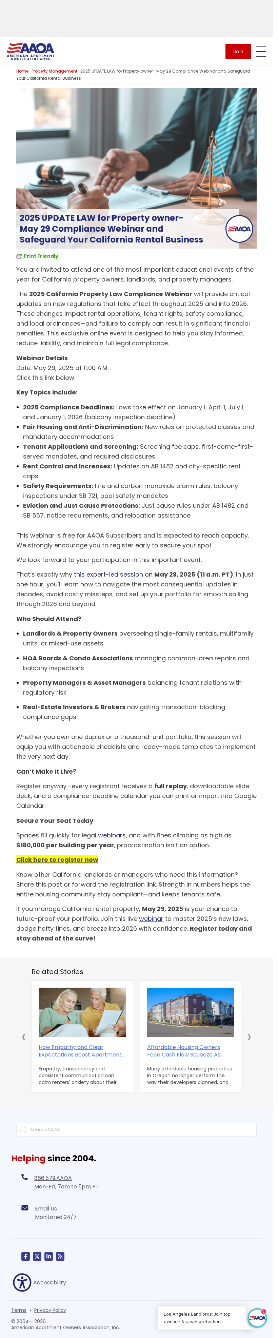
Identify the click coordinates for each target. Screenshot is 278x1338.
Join (238, 51)
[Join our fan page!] (25, 1256)
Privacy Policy (50, 1310)
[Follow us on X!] (37, 1256)
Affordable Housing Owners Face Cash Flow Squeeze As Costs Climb (183, 1051)
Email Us (46, 1209)
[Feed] (60, 1256)
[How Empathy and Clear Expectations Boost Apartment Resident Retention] (82, 1012)
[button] (23, 1036)
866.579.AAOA (53, 1178)
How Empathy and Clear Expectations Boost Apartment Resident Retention (80, 1051)
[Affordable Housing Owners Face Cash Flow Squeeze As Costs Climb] (191, 1012)
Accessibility (49, 1282)
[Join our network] (48, 1256)
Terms (18, 1310)
